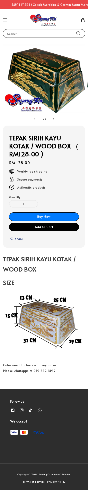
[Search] (78, 33)
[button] (5, 20)
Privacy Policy (56, 481)
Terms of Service (34, 481)
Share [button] (19, 239)
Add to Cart (44, 226)
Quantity (14, 197)
